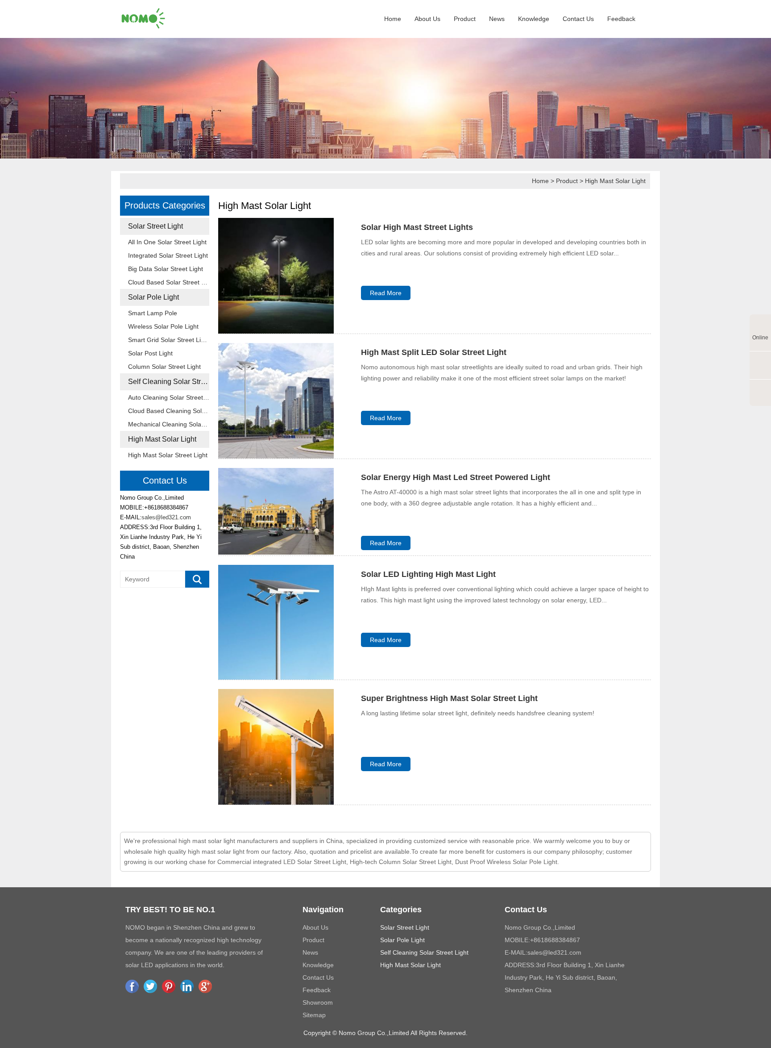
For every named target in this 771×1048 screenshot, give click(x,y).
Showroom (318, 1002)
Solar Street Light (155, 226)
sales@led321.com (166, 517)
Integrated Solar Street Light (168, 255)
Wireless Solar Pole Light (163, 326)
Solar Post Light (150, 353)
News (497, 18)
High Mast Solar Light (615, 180)
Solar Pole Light (153, 297)
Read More (386, 292)
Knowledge (533, 18)
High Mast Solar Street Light (167, 455)
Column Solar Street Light (164, 366)
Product (465, 18)
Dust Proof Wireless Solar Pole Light (506, 861)
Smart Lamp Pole (152, 313)
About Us (427, 18)
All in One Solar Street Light (167, 242)
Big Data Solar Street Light (165, 268)
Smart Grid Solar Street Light (168, 339)
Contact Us (578, 18)
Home (392, 18)
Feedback (621, 18)
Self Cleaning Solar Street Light (168, 381)
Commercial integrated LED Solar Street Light (281, 861)
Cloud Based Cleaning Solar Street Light (168, 410)
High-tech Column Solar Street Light (401, 861)
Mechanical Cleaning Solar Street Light (168, 424)
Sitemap (314, 1015)
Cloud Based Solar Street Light (168, 282)
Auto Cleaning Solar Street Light (168, 397)
